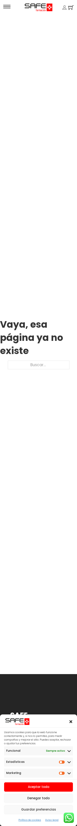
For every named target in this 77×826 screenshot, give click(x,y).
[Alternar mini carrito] (71, 7)
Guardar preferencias (38, 809)
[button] (71, 722)
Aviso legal (52, 820)
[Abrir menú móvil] (6, 6)
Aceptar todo (38, 787)
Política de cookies (29, 820)
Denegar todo (38, 798)
